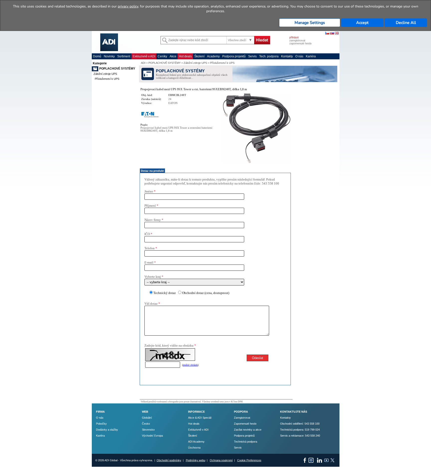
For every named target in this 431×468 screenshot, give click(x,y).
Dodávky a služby (107, 429)
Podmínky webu (195, 460)
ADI (143, 62)
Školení (199, 56)
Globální (147, 417)
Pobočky (101, 423)
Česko (146, 423)
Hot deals (185, 56)
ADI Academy (196, 441)
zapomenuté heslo (300, 43)
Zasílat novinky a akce (247, 429)
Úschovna (194, 447)
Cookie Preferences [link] (249, 460)
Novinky (109, 56)
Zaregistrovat (242, 417)
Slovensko (148, 429)
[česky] (327, 33)
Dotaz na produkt (152, 170)
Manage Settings (310, 22)
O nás (299, 56)
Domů (97, 56)
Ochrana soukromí (221, 460)
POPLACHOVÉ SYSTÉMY (117, 68)
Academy (213, 56)
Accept (362, 22)
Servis (252, 56)
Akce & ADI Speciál (199, 417)
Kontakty (287, 56)
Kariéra (311, 56)
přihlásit (294, 37)
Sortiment (123, 56)
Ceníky (162, 56)
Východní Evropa (152, 435)
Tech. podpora (269, 56)
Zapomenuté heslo (245, 423)
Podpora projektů (234, 56)
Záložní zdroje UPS (105, 73)
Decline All (406, 22)
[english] (337, 33)
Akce (173, 56)
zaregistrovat (297, 40)
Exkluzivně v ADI (144, 56)
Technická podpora (245, 441)
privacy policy (128, 6)
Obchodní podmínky (169, 460)
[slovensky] (332, 33)
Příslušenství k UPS (107, 78)
